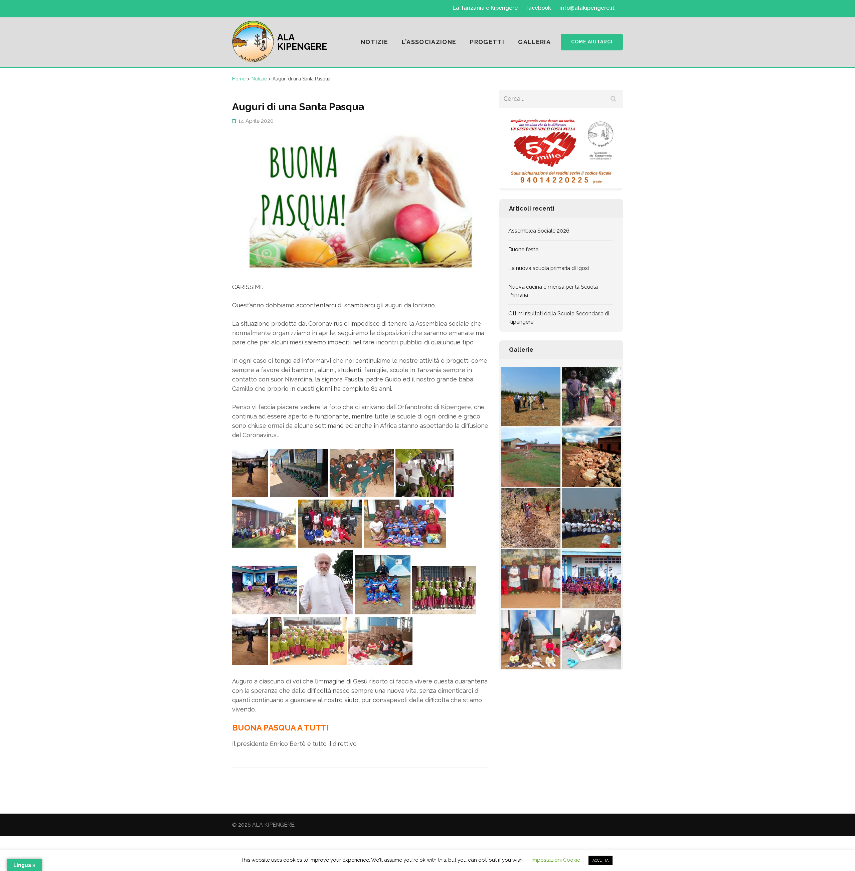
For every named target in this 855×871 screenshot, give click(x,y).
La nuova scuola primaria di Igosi (548, 268)
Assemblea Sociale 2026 (538, 231)
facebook (538, 8)
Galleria (534, 41)
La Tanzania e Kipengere (485, 8)
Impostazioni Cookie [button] (556, 860)
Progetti (487, 41)
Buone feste (523, 249)
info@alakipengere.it (587, 8)
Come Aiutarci (592, 41)
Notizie (374, 41)
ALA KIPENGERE (302, 42)
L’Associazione (429, 41)
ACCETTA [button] (600, 860)
